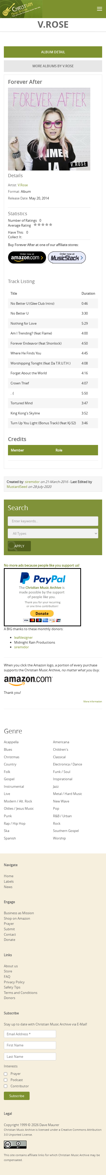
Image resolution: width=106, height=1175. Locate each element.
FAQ (7, 976)
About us (11, 966)
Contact (10, 934)
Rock (56, 823)
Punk (8, 816)
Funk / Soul (61, 771)
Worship (59, 838)
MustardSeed (17, 486)
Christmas (11, 757)
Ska (6, 830)
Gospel (9, 779)
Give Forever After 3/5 (43, 225)
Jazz (56, 786)
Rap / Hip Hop (14, 823)
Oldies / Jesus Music (19, 808)
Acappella (11, 742)
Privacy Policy (14, 982)
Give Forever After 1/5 (35, 225)
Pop (56, 808)
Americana (61, 742)
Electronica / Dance (67, 764)
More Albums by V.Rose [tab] (53, 66)
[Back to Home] (21, 9)
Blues (8, 749)
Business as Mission (19, 913)
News (8, 886)
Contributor (20, 1086)
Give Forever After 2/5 (39, 225)
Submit (9, 929)
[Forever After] (49, 128)
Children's (60, 749)
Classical (59, 757)
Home (8, 876)
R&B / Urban (62, 816)
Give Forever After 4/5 (47, 225)
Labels (9, 881)
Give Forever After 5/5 (51, 225)
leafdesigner (23, 637)
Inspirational (62, 779)
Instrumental (14, 786)
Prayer (9, 923)
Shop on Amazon (17, 918)
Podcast (17, 1079)
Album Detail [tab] (53, 52)
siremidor (32, 481)
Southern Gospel (66, 830)
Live (7, 793)
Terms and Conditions (20, 992)
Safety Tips (12, 987)
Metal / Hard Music (67, 793)
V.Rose (23, 185)
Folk (7, 771)
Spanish (10, 838)
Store (8, 971)
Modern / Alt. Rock (18, 801)
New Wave (61, 801)
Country (10, 764)
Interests (10, 1066)
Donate (9, 939)
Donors (9, 997)
